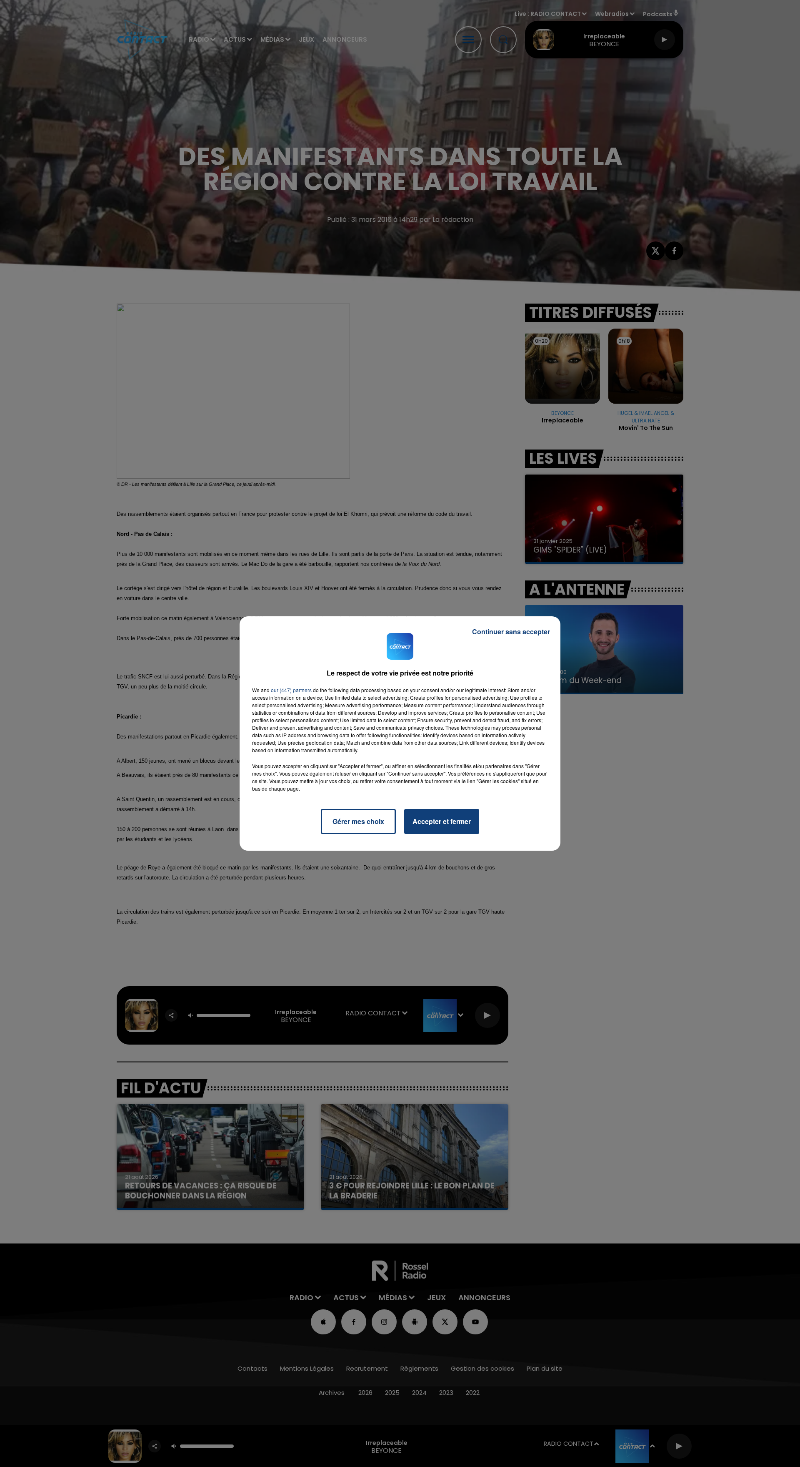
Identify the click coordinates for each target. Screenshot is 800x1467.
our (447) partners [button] (291, 689)
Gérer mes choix (358, 821)
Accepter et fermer (441, 821)
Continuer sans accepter (511, 631)
